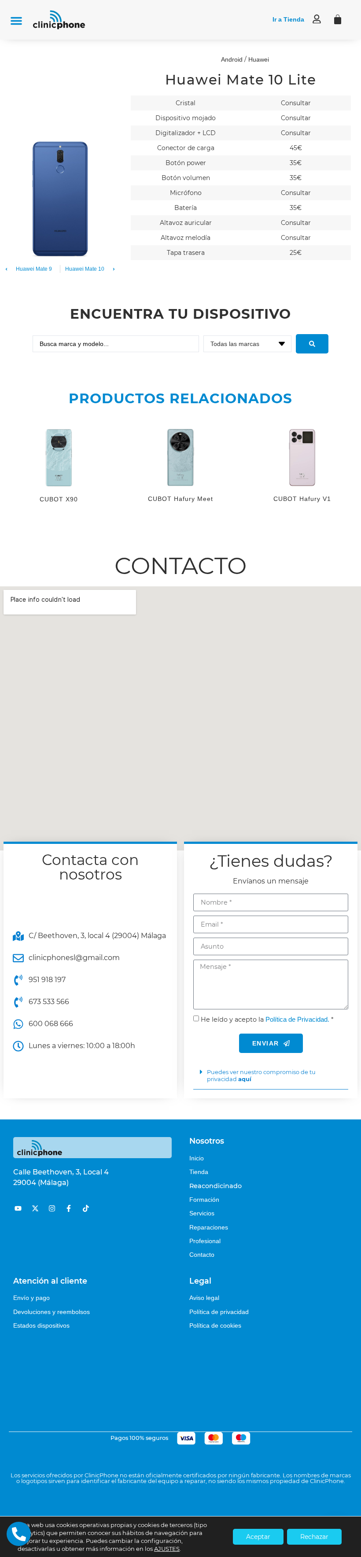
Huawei (258, 59)
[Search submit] (312, 343)
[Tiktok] (86, 1208)
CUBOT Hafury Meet (180, 498)
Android (232, 59)
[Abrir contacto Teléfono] (19, 1534)
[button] (16, 20)
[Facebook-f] (69, 1208)
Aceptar (258, 1537)
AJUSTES (167, 1548)
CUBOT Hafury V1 (302, 498)
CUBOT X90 (59, 499)
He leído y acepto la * (267, 1019)
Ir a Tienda (288, 19)
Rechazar (314, 1537)
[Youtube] (18, 1208)
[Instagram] (52, 1208)
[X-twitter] (35, 1208)
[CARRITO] (337, 19)
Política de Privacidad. (297, 1019)
